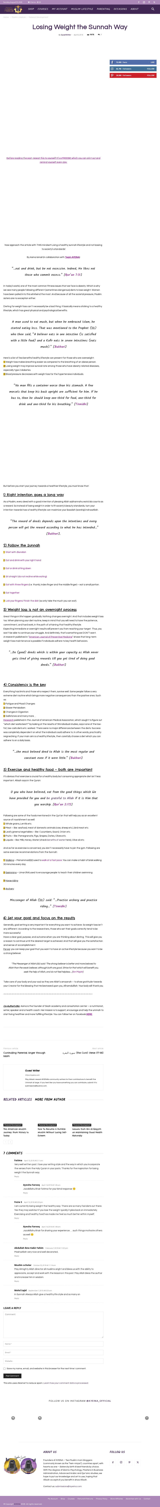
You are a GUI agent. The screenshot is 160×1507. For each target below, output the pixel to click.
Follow (150, 69)
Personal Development (12, 1125)
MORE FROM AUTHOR (50, 1100)
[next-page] (10, 1142)
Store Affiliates (116, 1499)
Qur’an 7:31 (72, 274)
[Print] (108, 42)
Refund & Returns (85, 1499)
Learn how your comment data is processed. (66, 1383)
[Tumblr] (101, 42)
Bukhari (59, 346)
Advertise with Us (133, 1499)
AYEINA (17, 1504)
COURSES (43, 9)
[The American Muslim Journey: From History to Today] (19, 1115)
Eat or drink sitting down (18, 568)
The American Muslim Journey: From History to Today (16, 1132)
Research (8, 720)
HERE (89, 1014)
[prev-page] (5, 1142)
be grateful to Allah (60, 798)
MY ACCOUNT (59, 9)
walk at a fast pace (52, 860)
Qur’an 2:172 (62, 804)
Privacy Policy (101, 1499)
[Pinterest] (149, 2)
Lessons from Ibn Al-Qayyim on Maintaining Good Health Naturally (87, 1132)
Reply (16, 1176)
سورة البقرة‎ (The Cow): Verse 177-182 (83, 1052)
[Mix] (87, 42)
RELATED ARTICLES (17, 1100)
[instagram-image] (13, 1418)
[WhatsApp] (65, 42)
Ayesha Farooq (31, 1184)
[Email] (80, 42)
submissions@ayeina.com (68, 1486)
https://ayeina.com (32, 1075)
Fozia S (18, 1202)
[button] (153, 9)
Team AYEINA (72, 257)
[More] (116, 42)
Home (6, 17)
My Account (53, 1499)
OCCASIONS (120, 9)
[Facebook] (138, 2)
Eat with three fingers (17, 584)
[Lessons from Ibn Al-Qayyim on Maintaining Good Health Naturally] (87, 1115)
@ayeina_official (98, 1400)
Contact (147, 1499)
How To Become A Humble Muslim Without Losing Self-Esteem (52, 1132)
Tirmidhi (81, 404)
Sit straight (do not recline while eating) (26, 576)
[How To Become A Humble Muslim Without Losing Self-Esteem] (53, 1115)
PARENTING (103, 9)
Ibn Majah (77, 972)
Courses (71, 1499)
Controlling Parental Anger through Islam (24, 1054)
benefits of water (56, 840)
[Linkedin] (73, 42)
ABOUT (134, 9)
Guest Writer (66, 35)
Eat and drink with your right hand (23, 560)
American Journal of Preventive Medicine (50, 637)
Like (152, 62)
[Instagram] (144, 2)
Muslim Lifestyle (19, 17)
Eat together (12, 593)
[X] (154, 2)
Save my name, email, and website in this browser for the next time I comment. (46, 1368)
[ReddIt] (94, 42)
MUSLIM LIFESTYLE (82, 9)
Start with (16, 552)
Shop (31, 9)
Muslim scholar (22, 1265)
